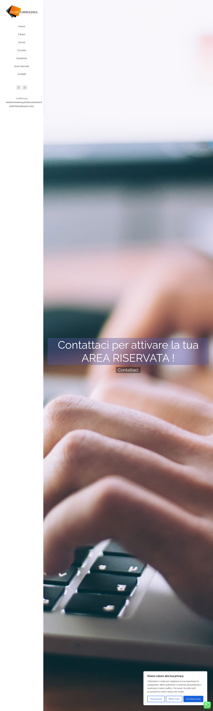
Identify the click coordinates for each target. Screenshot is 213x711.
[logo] (22, 6)
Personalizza (156, 699)
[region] (175, 688)
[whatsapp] (18, 87)
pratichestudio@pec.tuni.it (21, 106)
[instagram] (24, 87)
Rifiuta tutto (174, 699)
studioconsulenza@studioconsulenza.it (24, 102)
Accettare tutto (193, 699)
